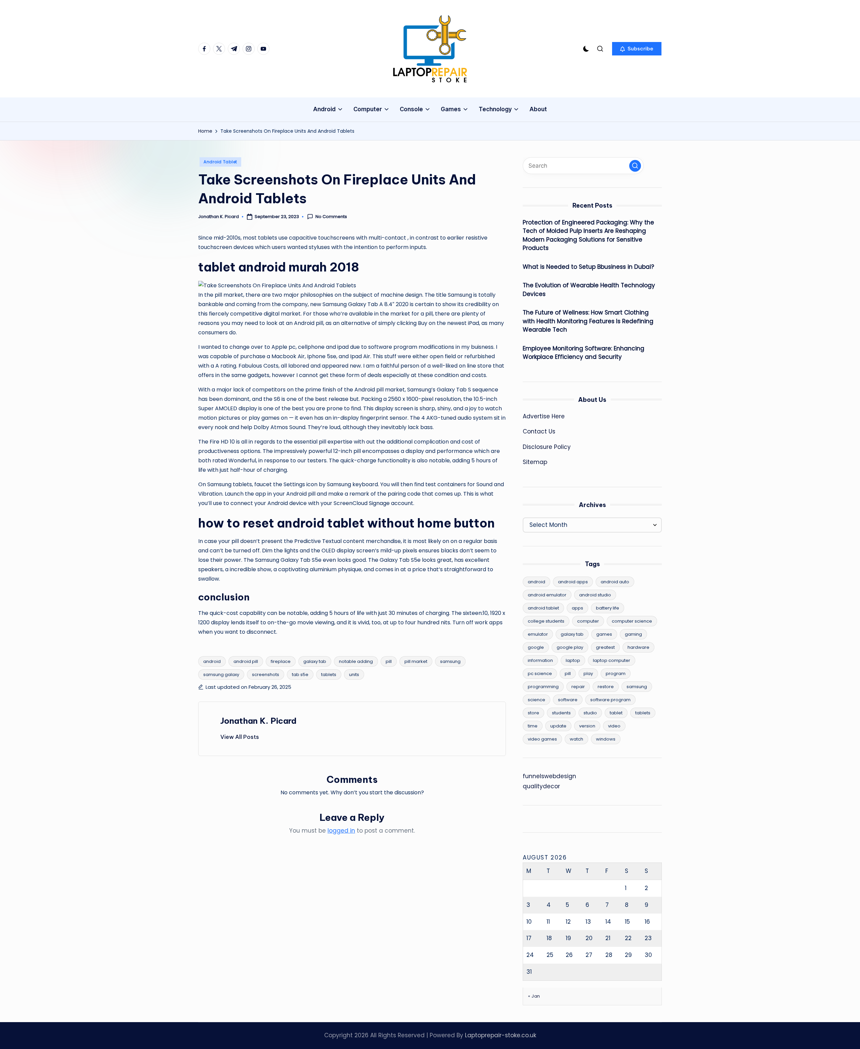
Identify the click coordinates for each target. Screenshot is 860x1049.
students (561, 713)
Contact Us (539, 431)
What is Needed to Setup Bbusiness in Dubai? (588, 267)
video (614, 726)
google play (570, 647)
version (587, 726)
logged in (341, 831)
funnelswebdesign (549, 776)
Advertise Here (544, 416)
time (533, 726)
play (588, 673)
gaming (633, 634)
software (567, 700)
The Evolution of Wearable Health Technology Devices (589, 289)
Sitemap (535, 462)
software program (610, 700)
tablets (328, 674)
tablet (616, 713)
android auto (615, 582)
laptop (573, 660)
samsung (450, 661)
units (354, 674)
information (540, 660)
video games (542, 739)
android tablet (543, 608)
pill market (415, 661)
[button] (637, 49)
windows (605, 739)
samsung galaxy (221, 674)
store (533, 713)
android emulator (547, 595)
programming (543, 686)
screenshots (265, 674)
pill (389, 661)
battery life (607, 608)
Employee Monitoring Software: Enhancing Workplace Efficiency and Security (583, 352)
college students (546, 621)
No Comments (331, 217)
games (604, 634)
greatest (605, 647)
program (616, 673)
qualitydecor (541, 786)
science (536, 700)
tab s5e (300, 674)
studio (590, 713)
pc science (540, 673)
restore (606, 686)
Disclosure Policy (547, 447)
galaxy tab (314, 661)
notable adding (356, 661)
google (536, 647)
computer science (632, 621)
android (212, 661)
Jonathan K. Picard (258, 721)
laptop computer (611, 660)
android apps (573, 582)
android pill (245, 661)
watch (576, 739)
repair (578, 686)
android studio (595, 595)
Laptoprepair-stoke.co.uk (500, 1035)
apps (577, 608)
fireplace (281, 661)
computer (588, 621)
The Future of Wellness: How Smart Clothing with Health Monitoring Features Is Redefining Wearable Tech (588, 321)
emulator (538, 634)
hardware (638, 647)
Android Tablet (220, 162)
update (558, 726)
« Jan (534, 996)
